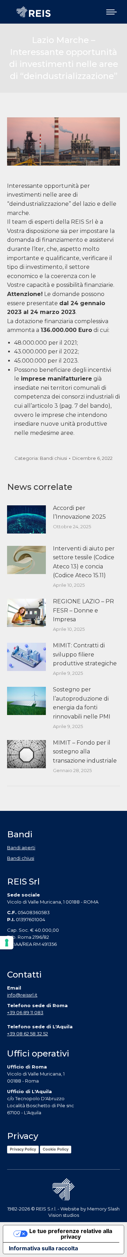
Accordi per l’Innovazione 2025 (79, 512)
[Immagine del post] (26, 519)
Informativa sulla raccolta (43, 1248)
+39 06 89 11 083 (25, 1012)
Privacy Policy (23, 1149)
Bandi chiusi (53, 458)
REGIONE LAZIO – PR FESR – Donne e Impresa (83, 610)
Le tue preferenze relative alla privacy (70, 1233)
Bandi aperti (21, 847)
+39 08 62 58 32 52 (27, 1033)
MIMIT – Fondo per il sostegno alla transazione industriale (85, 751)
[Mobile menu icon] (111, 12)
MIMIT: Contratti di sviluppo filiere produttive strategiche (85, 654)
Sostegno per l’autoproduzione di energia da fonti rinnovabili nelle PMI (81, 703)
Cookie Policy (55, 1149)
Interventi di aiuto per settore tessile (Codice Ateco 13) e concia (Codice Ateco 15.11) (84, 562)
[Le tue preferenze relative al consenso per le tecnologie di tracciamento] (6, 942)
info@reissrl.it (22, 995)
